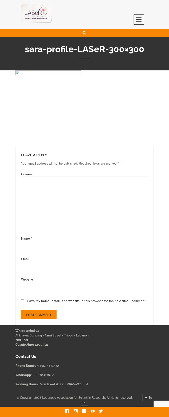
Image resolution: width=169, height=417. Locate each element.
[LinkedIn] (84, 411)
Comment (29, 174)
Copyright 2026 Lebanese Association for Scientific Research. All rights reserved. (77, 397)
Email (26, 259)
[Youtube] (92, 411)
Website (27, 279)
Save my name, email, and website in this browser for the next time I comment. (87, 301)
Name (26, 238)
